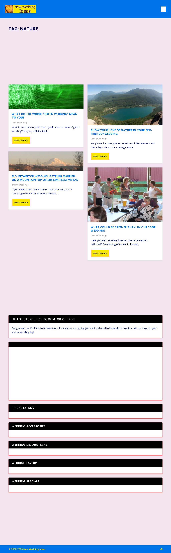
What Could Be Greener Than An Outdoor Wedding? (123, 229)
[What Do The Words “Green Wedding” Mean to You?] (46, 96)
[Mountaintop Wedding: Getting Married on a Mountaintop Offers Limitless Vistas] (46, 161)
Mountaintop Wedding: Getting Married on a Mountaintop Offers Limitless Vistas (45, 178)
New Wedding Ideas (34, 549)
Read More (21, 140)
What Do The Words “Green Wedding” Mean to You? (44, 115)
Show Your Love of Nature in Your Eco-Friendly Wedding (121, 132)
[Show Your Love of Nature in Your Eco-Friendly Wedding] (125, 104)
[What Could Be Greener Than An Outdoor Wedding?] (125, 194)
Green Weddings (20, 122)
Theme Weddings (20, 184)
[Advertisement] (85, 57)
